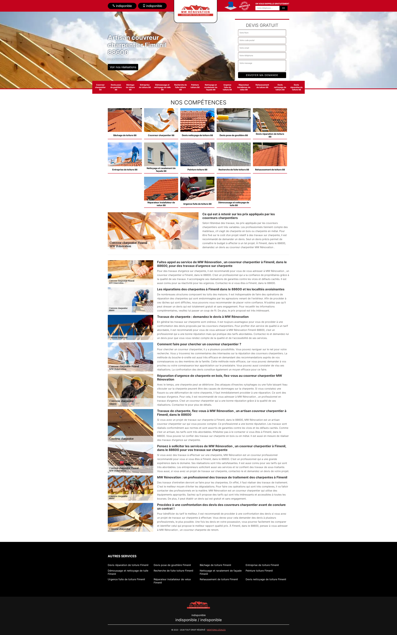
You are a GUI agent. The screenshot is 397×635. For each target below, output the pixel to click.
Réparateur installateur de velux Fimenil (172, 581)
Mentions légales (216, 630)
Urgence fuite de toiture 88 (227, 87)
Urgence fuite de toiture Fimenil (126, 579)
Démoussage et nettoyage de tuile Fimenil (128, 572)
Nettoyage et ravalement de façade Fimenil (221, 572)
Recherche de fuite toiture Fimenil (173, 570)
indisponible (123, 6)
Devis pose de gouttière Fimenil (172, 565)
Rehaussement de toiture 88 (262, 86)
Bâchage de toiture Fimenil (215, 565)
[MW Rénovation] (198, 604)
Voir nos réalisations (123, 67)
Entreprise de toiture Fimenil (262, 565)
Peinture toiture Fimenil (259, 570)
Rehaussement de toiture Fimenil (219, 579)
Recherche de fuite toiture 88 (180, 87)
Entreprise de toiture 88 (145, 86)
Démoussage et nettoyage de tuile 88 (162, 87)
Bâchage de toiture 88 (130, 87)
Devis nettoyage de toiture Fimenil (266, 579)
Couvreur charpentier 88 (100, 87)
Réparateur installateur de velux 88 (243, 87)
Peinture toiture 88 (195, 86)
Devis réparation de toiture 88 (296, 87)
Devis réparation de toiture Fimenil (128, 565)
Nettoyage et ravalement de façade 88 (210, 87)
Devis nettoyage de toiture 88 (280, 87)
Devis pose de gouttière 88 (116, 87)
